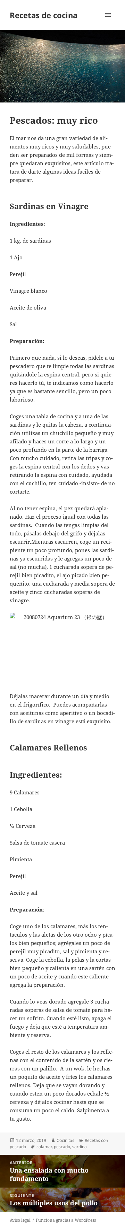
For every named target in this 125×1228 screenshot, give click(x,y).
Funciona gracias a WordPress (66, 1220)
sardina (79, 1147)
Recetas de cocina (43, 15)
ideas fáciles (77, 171)
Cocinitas (65, 1140)
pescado (62, 1147)
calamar (44, 1147)
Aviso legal (20, 1220)
